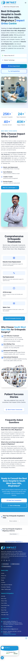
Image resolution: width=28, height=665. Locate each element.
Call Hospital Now (15, 71)
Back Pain (3, 598)
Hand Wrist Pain (5, 605)
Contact (3, 582)
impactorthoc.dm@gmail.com (10, 629)
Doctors (3, 578)
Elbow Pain (4, 600)
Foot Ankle (4, 603)
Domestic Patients (5, 587)
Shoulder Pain (4, 614)
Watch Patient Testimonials (15, 409)
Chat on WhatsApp (15, 505)
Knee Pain (3, 607)
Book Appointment (15, 66)
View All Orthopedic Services (13, 318)
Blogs (2, 580)
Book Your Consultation (15, 500)
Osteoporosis (4, 612)
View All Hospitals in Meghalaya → (14, 541)
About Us (3, 575)
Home (2, 573)
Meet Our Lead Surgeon (9, 187)
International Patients (6, 584)
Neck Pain (3, 610)
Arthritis (3, 596)
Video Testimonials (6, 589)
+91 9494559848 (7, 626)
